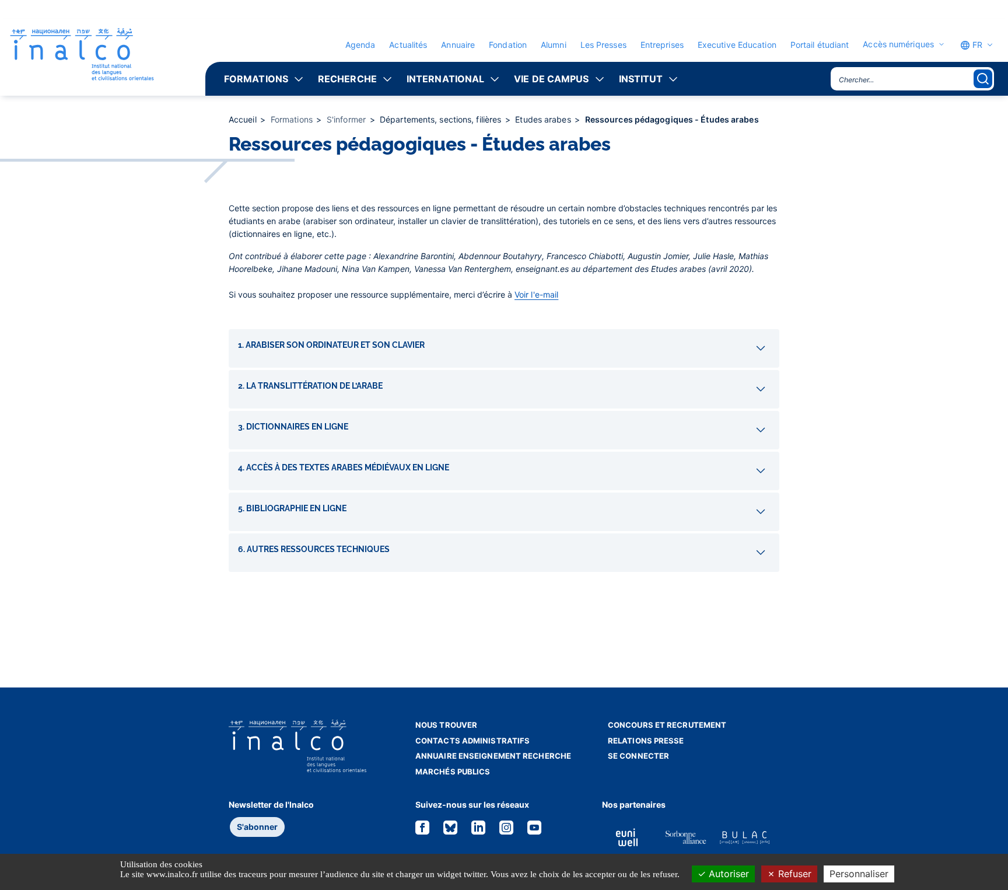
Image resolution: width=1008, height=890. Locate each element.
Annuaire (458, 45)
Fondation (508, 45)
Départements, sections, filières (441, 119)
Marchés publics (453, 771)
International (445, 79)
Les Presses (603, 45)
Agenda (360, 45)
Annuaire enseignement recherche (493, 755)
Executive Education (737, 45)
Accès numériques (898, 44)
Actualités (408, 45)
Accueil (244, 119)
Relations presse (646, 740)
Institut (641, 79)
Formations (256, 79)
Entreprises (662, 45)
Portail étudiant (819, 45)
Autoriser (727, 873)
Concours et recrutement (667, 725)
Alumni (553, 45)
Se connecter (638, 755)
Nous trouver (446, 725)
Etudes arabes (544, 119)
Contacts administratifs (472, 740)
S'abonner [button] (257, 827)
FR (976, 45)
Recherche (347, 79)
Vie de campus (551, 79)
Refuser (793, 873)
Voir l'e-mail (536, 294)
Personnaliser (859, 873)
